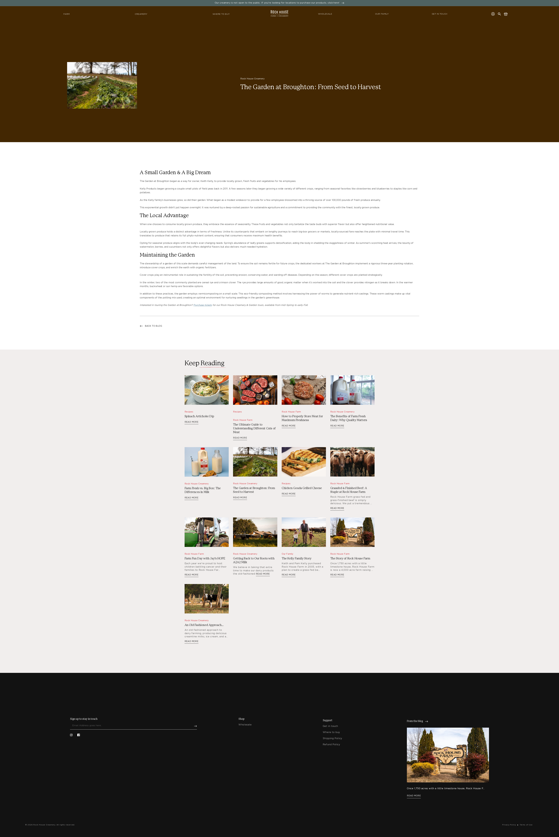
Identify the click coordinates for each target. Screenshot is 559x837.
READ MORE (192, 422)
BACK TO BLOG (153, 326)
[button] (499, 14)
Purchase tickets (202, 305)
